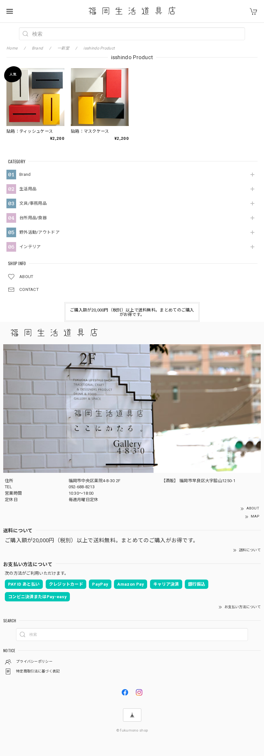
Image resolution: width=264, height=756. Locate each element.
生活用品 (27, 188)
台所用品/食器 (33, 217)
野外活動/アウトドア (39, 232)
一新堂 (63, 48)
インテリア (30, 246)
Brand (25, 174)
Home (11, 48)
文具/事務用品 (33, 203)
